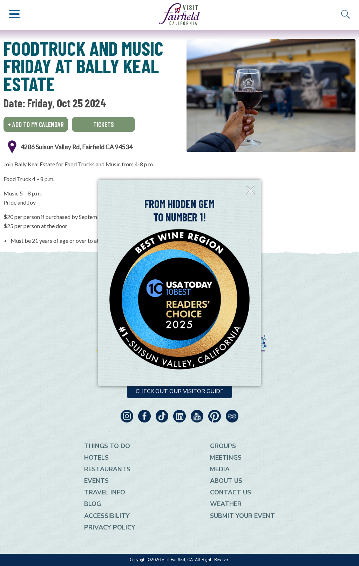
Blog (92, 504)
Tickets (103, 124)
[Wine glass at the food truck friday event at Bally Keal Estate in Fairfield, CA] (271, 95)
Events (96, 481)
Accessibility (107, 516)
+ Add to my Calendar (36, 124)
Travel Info (104, 492)
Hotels (96, 457)
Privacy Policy (109, 527)
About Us (226, 481)
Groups (223, 446)
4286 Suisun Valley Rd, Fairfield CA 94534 (77, 147)
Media (220, 469)
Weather (226, 504)
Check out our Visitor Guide (180, 391)
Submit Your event (242, 516)
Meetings (226, 457)
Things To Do (107, 446)
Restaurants (107, 469)
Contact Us (230, 492)
